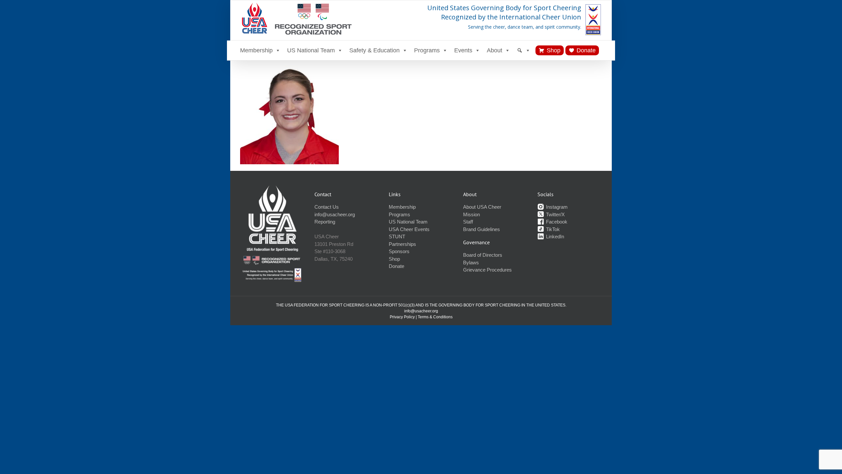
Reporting (324, 221)
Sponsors (399, 251)
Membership (256, 50)
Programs (427, 50)
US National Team (311, 50)
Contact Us (326, 207)
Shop (553, 50)
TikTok (552, 229)
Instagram (556, 207)
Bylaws (471, 262)
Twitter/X (555, 214)
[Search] (523, 50)
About (494, 50)
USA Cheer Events (409, 229)
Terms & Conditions (435, 317)
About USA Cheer (482, 207)
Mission (471, 214)
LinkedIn (554, 236)
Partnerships (402, 244)
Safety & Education (374, 50)
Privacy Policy (402, 317)
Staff (468, 221)
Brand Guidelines (481, 229)
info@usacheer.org (334, 214)
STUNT (397, 236)
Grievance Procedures (487, 270)
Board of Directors (482, 255)
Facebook (556, 221)
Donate (586, 50)
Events (463, 50)
